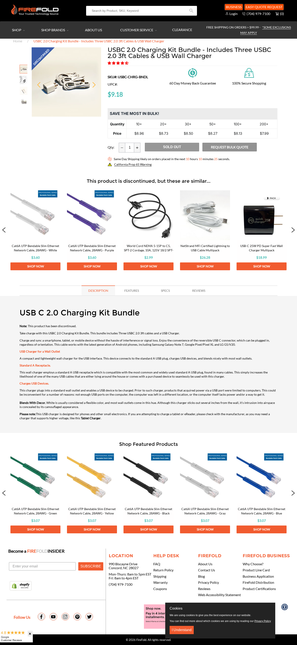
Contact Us (206, 570)
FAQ (156, 564)
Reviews (204, 589)
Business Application (258, 576)
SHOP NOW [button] (35, 266)
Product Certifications (259, 589)
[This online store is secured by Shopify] (21, 586)
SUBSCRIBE (90, 566)
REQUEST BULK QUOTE (229, 147)
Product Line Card (256, 570)
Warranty (160, 582)
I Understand (182, 630)
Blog (201, 576)
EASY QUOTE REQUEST (264, 7)
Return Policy (163, 570)
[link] (35, 230)
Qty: (111, 147)
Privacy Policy (208, 582)
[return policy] (192, 72)
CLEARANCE (182, 30)
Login (233, 14)
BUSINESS (234, 7)
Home (17, 41)
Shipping (159, 576)
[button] (118, 63)
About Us (93, 30)
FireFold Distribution (258, 582)
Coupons (160, 589)
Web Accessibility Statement (219, 595)
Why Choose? (253, 564)
